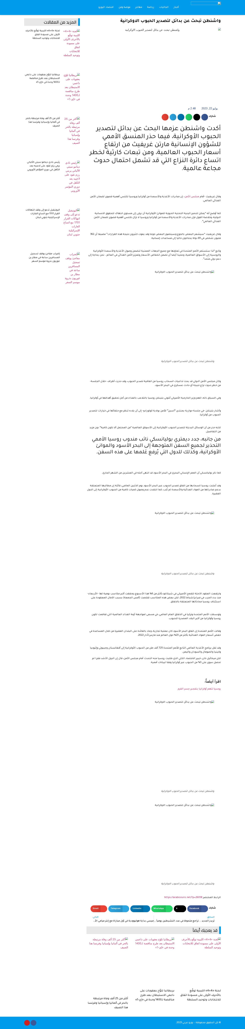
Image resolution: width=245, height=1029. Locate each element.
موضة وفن (124, 7)
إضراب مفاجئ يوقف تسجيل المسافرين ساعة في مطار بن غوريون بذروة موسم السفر (44, 258)
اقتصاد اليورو (106, 7)
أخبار (176, 7)
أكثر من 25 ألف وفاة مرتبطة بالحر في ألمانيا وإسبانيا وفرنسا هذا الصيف (108, 1003)
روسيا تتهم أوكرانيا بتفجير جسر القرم (199, 689)
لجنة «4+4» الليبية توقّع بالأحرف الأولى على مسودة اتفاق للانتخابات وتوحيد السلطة (200, 995)
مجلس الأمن (192, 197)
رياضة (150, 7)
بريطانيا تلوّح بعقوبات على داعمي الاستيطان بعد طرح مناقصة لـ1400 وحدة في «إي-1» (154, 995)
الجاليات (164, 7)
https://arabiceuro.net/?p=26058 (183, 897)
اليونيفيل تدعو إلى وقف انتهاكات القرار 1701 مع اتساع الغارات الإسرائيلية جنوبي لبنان (43, 214)
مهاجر (138, 7)
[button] (26, 7)
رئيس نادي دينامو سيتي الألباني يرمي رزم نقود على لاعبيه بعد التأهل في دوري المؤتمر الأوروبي (43, 166)
